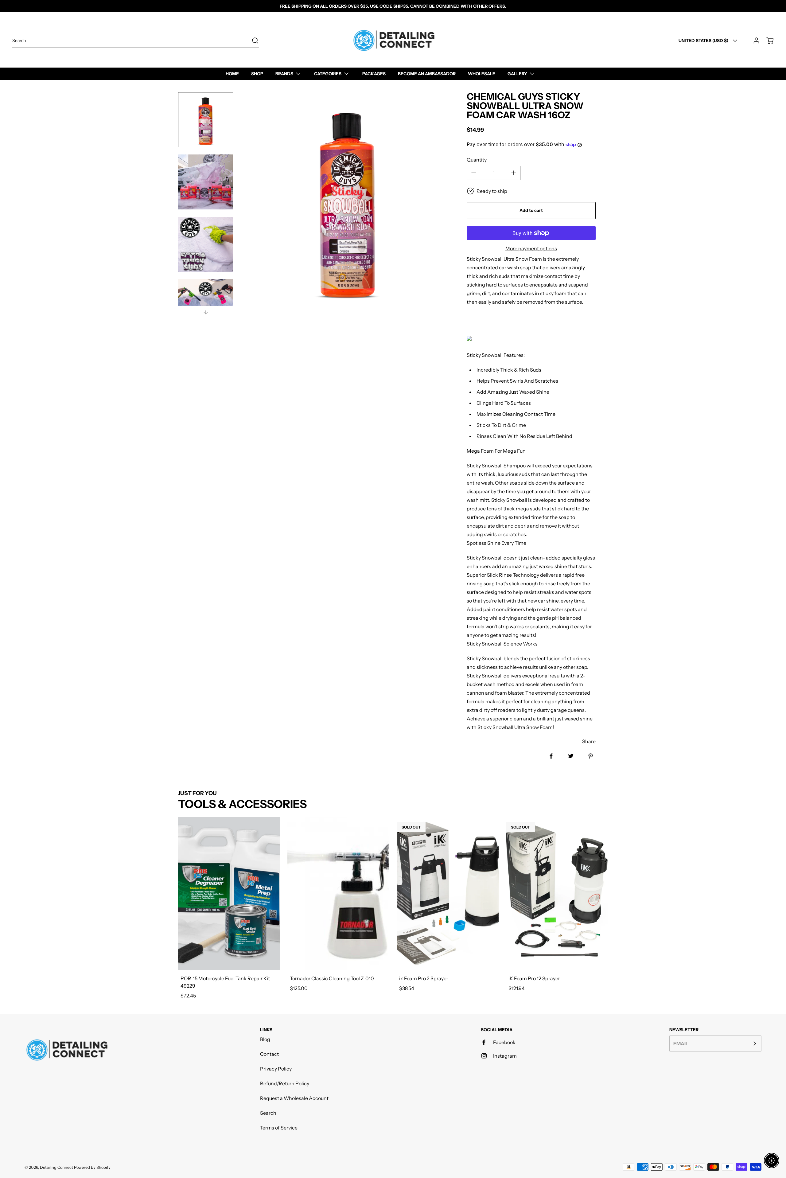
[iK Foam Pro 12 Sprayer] (557, 893)
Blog (265, 1039)
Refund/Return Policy (284, 1083)
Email (680, 1043)
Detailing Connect (56, 1167)
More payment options (531, 248)
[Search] (252, 40)
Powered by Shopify (92, 1167)
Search (268, 1113)
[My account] (753, 40)
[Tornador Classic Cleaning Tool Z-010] (338, 893)
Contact (269, 1054)
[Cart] (767, 40)
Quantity (477, 160)
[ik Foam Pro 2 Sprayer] (448, 893)
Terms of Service (279, 1128)
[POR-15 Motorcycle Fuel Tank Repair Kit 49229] (229, 893)
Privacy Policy (276, 1069)
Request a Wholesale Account (294, 1098)
